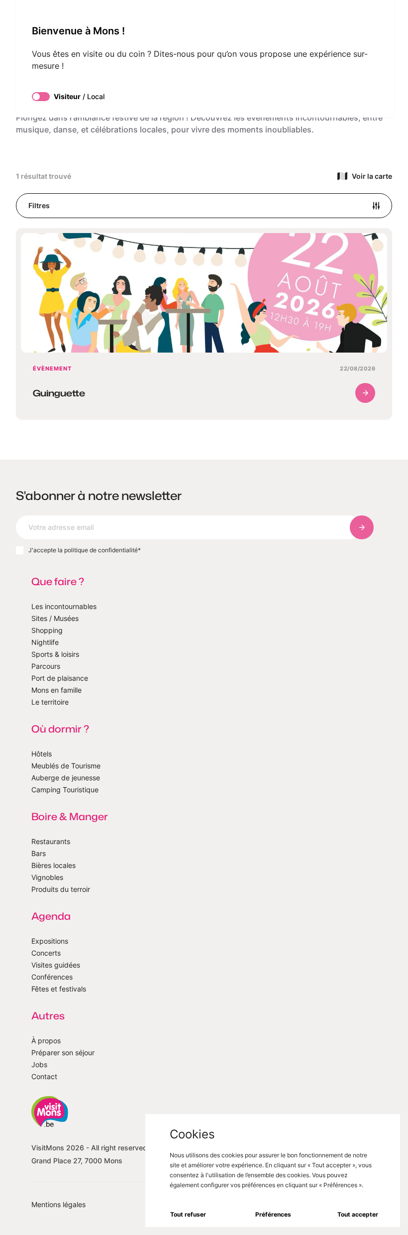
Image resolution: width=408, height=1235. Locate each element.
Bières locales (53, 865)
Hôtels (41, 753)
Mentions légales (58, 1204)
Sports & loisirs (55, 654)
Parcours (45, 666)
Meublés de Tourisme (66, 765)
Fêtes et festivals (58, 989)
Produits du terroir (60, 889)
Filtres (39, 205)
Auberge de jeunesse (65, 777)
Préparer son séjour (63, 1052)
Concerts (46, 953)
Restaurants (50, 841)
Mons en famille (56, 690)
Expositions (49, 941)
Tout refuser (188, 1214)
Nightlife (45, 642)
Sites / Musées (55, 618)
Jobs (39, 1064)
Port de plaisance (59, 678)
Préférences (273, 1214)
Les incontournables (64, 606)
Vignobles (47, 877)
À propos (46, 1040)
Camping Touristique (65, 789)
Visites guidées (55, 965)
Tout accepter (357, 1214)
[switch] (41, 96)
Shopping (47, 630)
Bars (38, 853)
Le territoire (50, 702)
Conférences (52, 977)
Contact (44, 1076)
